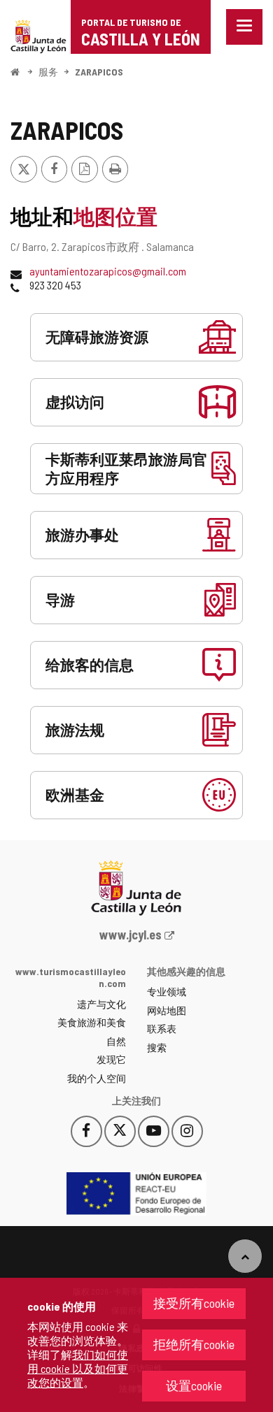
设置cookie (194, 1385)
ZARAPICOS (99, 72)
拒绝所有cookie (193, 1344)
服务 (48, 72)
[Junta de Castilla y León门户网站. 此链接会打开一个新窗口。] (38, 34)
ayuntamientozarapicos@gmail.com (107, 271)
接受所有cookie (193, 1303)
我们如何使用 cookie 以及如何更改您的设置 (77, 1368)
